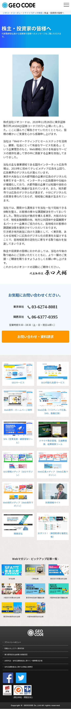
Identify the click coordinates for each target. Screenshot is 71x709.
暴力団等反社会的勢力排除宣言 (16, 654)
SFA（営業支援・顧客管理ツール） (18, 440)
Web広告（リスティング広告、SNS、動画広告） (53, 411)
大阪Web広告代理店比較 (59, 597)
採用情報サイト (52, 502)
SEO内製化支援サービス (53, 382)
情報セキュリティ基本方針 (14, 648)
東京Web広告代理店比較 (35, 597)
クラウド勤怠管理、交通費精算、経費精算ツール (53, 442)
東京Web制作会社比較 (11, 616)
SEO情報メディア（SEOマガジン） (18, 473)
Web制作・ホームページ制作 (18, 409)
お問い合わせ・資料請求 (35, 336)
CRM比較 (35, 578)
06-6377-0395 (45, 317)
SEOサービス (18, 382)
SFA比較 (12, 578)
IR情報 (39, 12)
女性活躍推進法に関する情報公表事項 (18, 667)
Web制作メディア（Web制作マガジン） (18, 504)
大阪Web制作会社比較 (35, 616)
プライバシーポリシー (12, 642)
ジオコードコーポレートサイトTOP (19, 12)
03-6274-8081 (45, 306)
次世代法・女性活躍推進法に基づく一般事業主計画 (23, 661)
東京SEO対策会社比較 (58, 578)
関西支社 (18, 533)
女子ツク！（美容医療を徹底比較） (53, 535)
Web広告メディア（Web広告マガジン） (53, 473)
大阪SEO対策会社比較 (11, 597)
